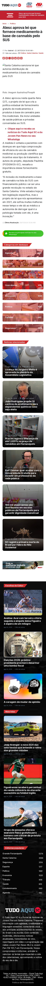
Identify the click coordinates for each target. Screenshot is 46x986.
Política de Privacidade (23, 982)
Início (5, 24)
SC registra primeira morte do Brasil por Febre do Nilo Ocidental (22, 545)
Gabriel (10, 51)
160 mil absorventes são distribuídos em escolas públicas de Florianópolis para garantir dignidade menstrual (22, 509)
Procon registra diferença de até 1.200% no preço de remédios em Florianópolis (21, 441)
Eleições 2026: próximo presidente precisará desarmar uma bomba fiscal (21, 663)
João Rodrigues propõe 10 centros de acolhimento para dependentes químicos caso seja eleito (21, 405)
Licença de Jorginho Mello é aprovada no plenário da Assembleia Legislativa (21, 372)
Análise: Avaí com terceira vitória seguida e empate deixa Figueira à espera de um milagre (23, 621)
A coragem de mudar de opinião (22, 702)
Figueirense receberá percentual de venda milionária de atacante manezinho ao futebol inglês (22, 790)
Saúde (41, 53)
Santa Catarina (32, 53)
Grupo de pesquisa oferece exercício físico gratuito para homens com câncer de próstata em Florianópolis (22, 834)
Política (12, 24)
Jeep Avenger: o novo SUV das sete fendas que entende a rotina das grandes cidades (22, 747)
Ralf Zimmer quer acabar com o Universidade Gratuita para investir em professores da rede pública (23, 474)
